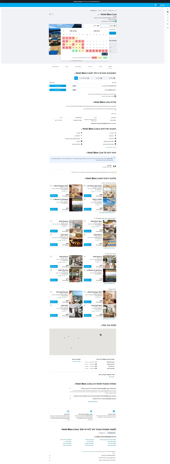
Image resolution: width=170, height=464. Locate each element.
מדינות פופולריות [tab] (111, 433)
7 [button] (90, 41)
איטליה (112, 10)
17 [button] (103, 47)
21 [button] (90, 47)
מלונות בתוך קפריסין (89, 443)
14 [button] (90, 44)
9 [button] (106, 44)
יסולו (100, 10)
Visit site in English (78, 1)
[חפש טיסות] (167, 9)
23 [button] (106, 51)
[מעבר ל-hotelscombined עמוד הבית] (160, 5)
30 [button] (106, 54)
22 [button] (87, 47)
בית (116, 10)
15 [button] (87, 44)
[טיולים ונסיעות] (167, 24)
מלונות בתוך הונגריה (111, 441)
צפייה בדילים (87, 195)
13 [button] (93, 44)
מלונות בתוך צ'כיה (112, 443)
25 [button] (100, 51)
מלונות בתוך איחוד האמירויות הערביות (108, 439)
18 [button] (100, 47)
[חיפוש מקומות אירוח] (167, 12)
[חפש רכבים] (167, 14)
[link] (107, 212)
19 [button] (96, 47)
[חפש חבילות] (167, 17)
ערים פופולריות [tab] (102, 433)
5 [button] (96, 41)
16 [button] (106, 47)
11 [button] (100, 44)
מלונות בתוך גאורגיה (67, 445)
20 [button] (93, 47)
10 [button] (103, 44)
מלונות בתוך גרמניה (89, 439)
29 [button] (87, 51)
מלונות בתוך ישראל (112, 445)
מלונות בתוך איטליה (67, 443)
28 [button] (90, 51)
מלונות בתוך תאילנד (89, 445)
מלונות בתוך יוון (68, 441)
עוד (115, 110)
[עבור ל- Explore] (167, 20)
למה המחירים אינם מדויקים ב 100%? (107, 460)
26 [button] (96, 51)
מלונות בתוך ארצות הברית (65, 439)
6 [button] (93, 41)
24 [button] (103, 51)
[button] (1, 1)
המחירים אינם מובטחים (86, 451)
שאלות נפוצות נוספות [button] (92, 401)
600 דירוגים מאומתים (106, 21)
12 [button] (96, 44)
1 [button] (87, 38)
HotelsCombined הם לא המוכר (108, 455)
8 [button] (87, 41)
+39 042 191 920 (113, 19)
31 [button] (103, 54)
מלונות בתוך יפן (90, 441)
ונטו (106, 10)
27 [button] (93, 51)
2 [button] (106, 41)
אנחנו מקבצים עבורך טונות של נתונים (107, 457)
